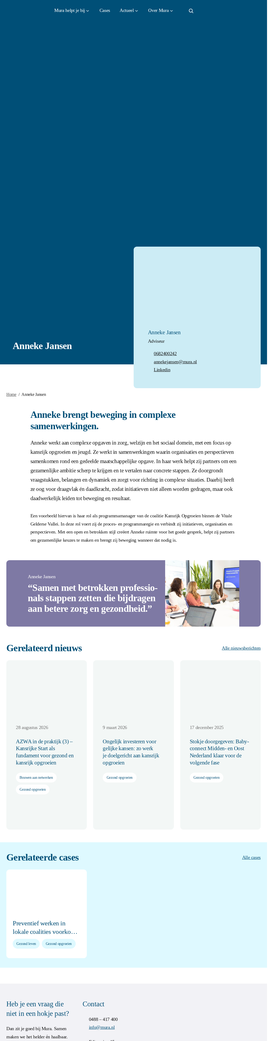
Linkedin (162, 369)
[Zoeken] (191, 11)
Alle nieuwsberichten (241, 648)
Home (11, 394)
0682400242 (165, 353)
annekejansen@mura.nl (175, 361)
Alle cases (251, 857)
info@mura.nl (102, 1027)
